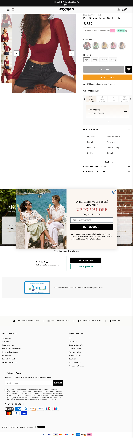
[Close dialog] (114, 192)
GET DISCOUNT (92, 227)
